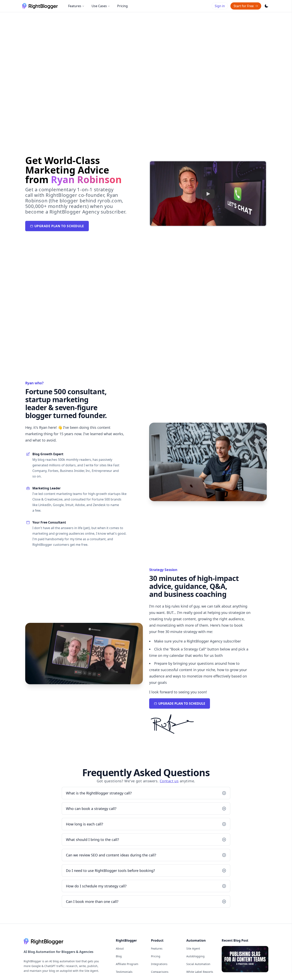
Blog (119, 956)
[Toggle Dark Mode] (267, 6)
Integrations (159, 964)
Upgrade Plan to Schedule (59, 226)
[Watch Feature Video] (208, 194)
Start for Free (244, 6)
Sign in (220, 6)
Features (74, 6)
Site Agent (193, 948)
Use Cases (99, 6)
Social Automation (198, 964)
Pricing (122, 6)
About (120, 948)
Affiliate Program (127, 964)
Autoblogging (195, 956)
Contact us (169, 781)
